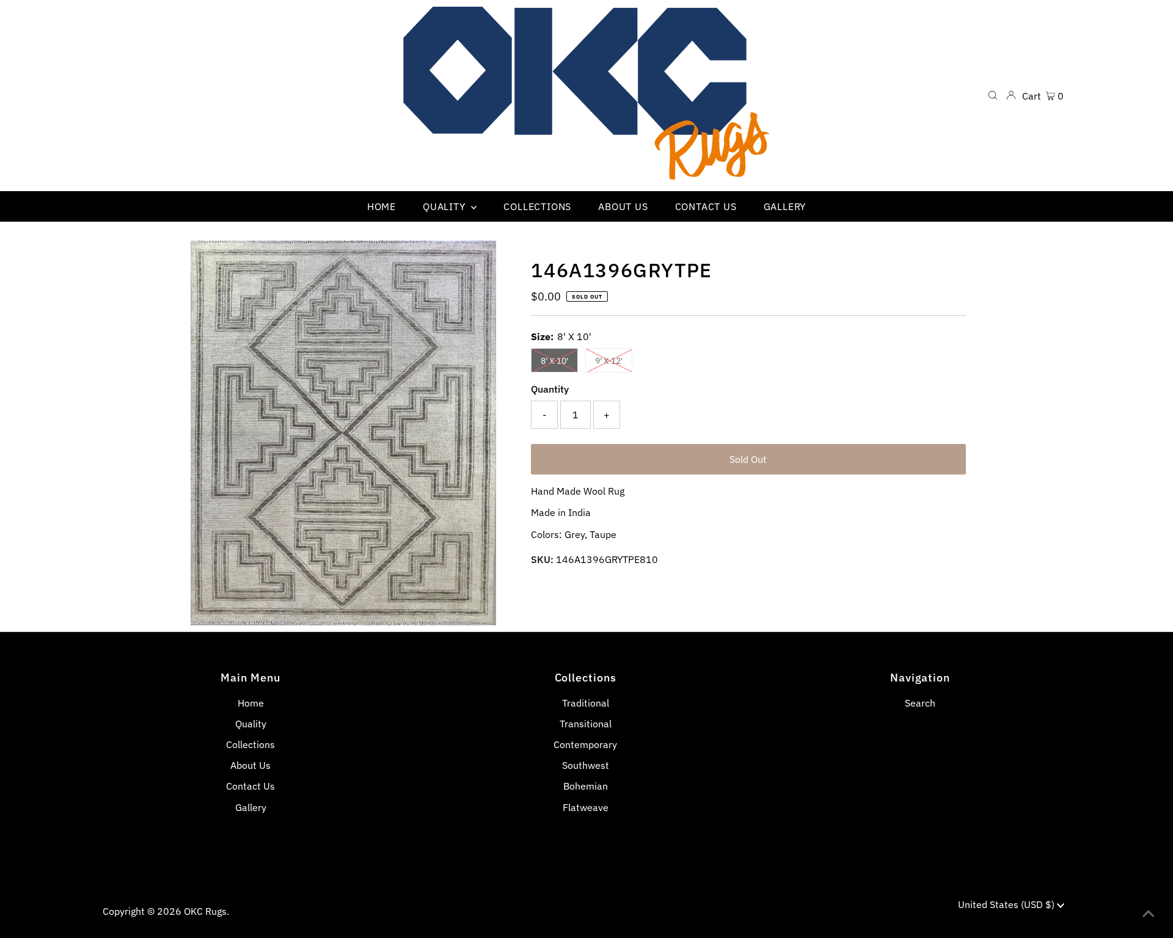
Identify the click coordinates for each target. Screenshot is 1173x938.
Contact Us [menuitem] (706, 206)
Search (920, 703)
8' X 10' (554, 360)
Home (251, 703)
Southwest (585, 765)
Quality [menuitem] (445, 206)
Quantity (550, 389)
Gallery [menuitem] (785, 206)
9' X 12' (609, 360)
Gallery (250, 807)
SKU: (542, 559)
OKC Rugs (205, 911)
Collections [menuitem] (537, 206)
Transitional (586, 724)
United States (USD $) (1007, 904)
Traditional (585, 703)
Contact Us (250, 786)
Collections (250, 744)
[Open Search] (993, 95)
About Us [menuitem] (623, 206)
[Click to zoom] (476, 260)
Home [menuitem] (381, 206)
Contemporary (585, 744)
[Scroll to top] (1148, 913)
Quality (250, 724)
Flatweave (585, 807)
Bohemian (585, 786)
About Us (250, 765)
